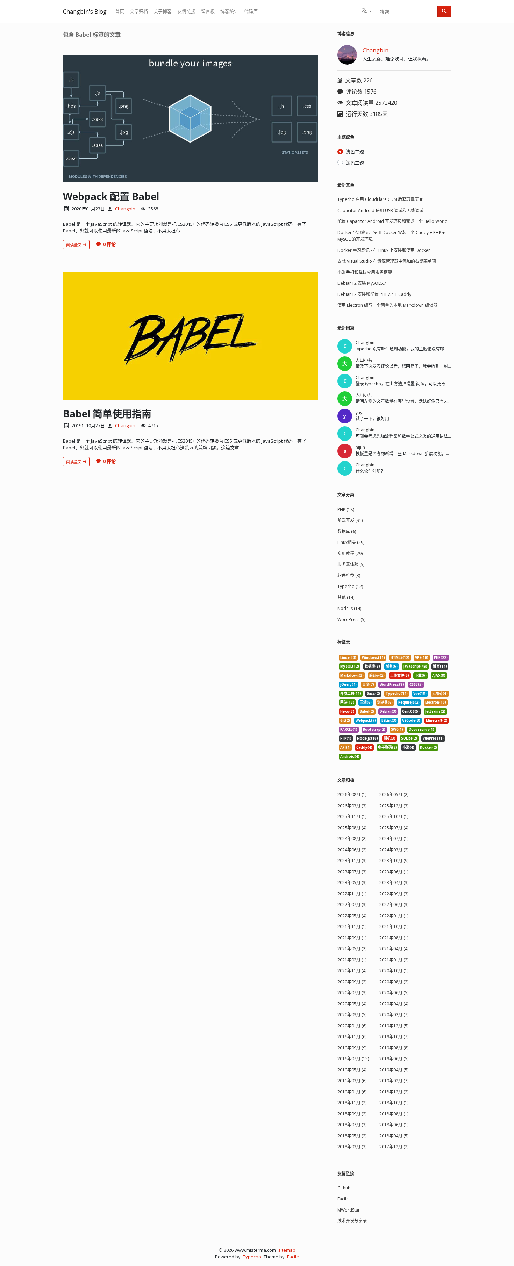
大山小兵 (364, 360)
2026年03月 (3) (351, 806)
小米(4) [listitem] (408, 747)
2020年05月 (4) (351, 1004)
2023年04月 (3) (393, 883)
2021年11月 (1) (351, 927)
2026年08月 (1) (351, 795)
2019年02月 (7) (393, 1081)
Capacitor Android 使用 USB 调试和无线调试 (380, 210)
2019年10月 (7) (393, 1037)
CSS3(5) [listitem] (416, 684)
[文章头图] (190, 118)
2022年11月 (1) (351, 894)
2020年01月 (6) (351, 1026)
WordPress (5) (351, 620)
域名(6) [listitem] (392, 666)
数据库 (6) (346, 531)
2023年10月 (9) (393, 861)
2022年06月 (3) (393, 905)
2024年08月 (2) (351, 839)
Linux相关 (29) (350, 542)
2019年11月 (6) (351, 1037)
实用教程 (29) (350, 553)
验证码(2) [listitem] (377, 675)
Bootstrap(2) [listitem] (374, 729)
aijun (360, 447)
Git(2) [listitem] (345, 720)
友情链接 (186, 11)
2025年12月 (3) (393, 806)
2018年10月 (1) (393, 1103)
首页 (119, 11)
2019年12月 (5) (393, 1026)
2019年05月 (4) (351, 1070)
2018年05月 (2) (351, 1136)
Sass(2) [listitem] (373, 693)
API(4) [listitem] (345, 747)
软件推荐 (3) (348, 576)
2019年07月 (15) (353, 1059)
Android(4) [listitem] (349, 756)
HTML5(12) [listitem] (400, 657)
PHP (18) (345, 509)
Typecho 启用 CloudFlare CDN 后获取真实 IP (380, 199)
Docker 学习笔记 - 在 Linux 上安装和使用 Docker (383, 250)
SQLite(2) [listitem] (409, 738)
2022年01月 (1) (393, 916)
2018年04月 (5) (393, 1136)
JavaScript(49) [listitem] (415, 666)
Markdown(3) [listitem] (352, 675)
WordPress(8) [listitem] (392, 684)
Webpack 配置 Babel (111, 196)
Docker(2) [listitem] (428, 747)
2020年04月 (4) (393, 1004)
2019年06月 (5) (393, 1059)
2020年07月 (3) (351, 993)
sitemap (286, 1250)
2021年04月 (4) (393, 949)
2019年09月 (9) (351, 1048)
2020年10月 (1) (393, 971)
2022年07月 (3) (351, 905)
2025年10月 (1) (393, 817)
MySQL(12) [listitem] (349, 666)
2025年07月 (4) (393, 828)
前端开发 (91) (350, 520)
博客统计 (229, 11)
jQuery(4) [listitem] (348, 684)
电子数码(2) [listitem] (387, 747)
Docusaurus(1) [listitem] (421, 729)
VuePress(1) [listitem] (433, 738)
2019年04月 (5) (393, 1070)
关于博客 (163, 11)
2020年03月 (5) (351, 1015)
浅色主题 (355, 151)
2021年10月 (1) (393, 927)
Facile (343, 1199)
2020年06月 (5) (393, 993)
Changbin (125, 208)
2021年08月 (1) (393, 938)
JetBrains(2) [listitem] (435, 711)
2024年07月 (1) (393, 839)
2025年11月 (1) (351, 817)
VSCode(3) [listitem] (411, 720)
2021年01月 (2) (393, 960)
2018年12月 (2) (393, 1092)
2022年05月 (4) (351, 916)
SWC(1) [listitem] (397, 729)
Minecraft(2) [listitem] (436, 720)
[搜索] (444, 11)
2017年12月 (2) (393, 1147)
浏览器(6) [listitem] (385, 702)
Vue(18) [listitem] (420, 693)
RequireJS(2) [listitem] (409, 702)
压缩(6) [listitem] (366, 702)
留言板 (208, 11)
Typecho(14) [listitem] (397, 693)
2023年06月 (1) (393, 872)
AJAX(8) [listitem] (438, 675)
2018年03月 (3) (351, 1147)
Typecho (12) (350, 586)
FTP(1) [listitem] (345, 738)
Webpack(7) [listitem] (366, 720)
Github (344, 1188)
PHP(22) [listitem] (441, 657)
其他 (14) (345, 598)
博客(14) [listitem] (440, 666)
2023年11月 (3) (351, 861)
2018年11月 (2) (351, 1103)
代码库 (251, 11)
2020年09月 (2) (351, 982)
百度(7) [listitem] (368, 684)
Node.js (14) (349, 608)
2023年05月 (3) (351, 883)
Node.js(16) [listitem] (367, 738)
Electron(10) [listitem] (435, 702)
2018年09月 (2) (351, 1114)
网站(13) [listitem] (347, 702)
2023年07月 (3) (351, 872)
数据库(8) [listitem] (372, 666)
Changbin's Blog (85, 11)
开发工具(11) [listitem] (350, 693)
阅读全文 (74, 244)
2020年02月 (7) (393, 1015)
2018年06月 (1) (393, 1125)
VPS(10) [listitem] (421, 657)
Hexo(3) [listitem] (347, 711)
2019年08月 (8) (393, 1048)
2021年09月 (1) (351, 938)
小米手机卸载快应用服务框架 (364, 272)
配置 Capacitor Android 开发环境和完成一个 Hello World (392, 221)
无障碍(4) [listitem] (440, 693)
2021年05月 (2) (351, 949)
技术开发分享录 (352, 1221)
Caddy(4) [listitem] (364, 747)
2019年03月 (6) (351, 1081)
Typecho (252, 1256)
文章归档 (139, 11)
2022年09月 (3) (393, 894)
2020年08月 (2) (393, 982)
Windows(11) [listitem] (373, 657)
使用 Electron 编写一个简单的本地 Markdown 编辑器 (387, 305)
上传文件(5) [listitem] (399, 675)
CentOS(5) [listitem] (411, 711)
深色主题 (355, 162)
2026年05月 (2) (393, 795)
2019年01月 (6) (351, 1092)
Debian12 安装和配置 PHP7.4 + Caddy (374, 294)
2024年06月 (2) (351, 850)
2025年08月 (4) (351, 828)
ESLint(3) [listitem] (389, 720)
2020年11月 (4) (351, 971)
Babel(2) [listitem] (367, 711)
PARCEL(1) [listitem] (348, 729)
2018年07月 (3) (351, 1125)
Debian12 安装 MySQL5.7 (361, 283)
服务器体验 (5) (350, 564)
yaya (360, 412)
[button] (366, 11)
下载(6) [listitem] (421, 675)
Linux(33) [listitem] (348, 657)
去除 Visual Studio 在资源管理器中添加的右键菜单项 (386, 261)
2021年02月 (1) (351, 960)
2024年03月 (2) (393, 850)
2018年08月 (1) (393, 1114)
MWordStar (348, 1210)
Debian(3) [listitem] (388, 711)
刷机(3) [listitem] (389, 738)
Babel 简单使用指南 (107, 413)
